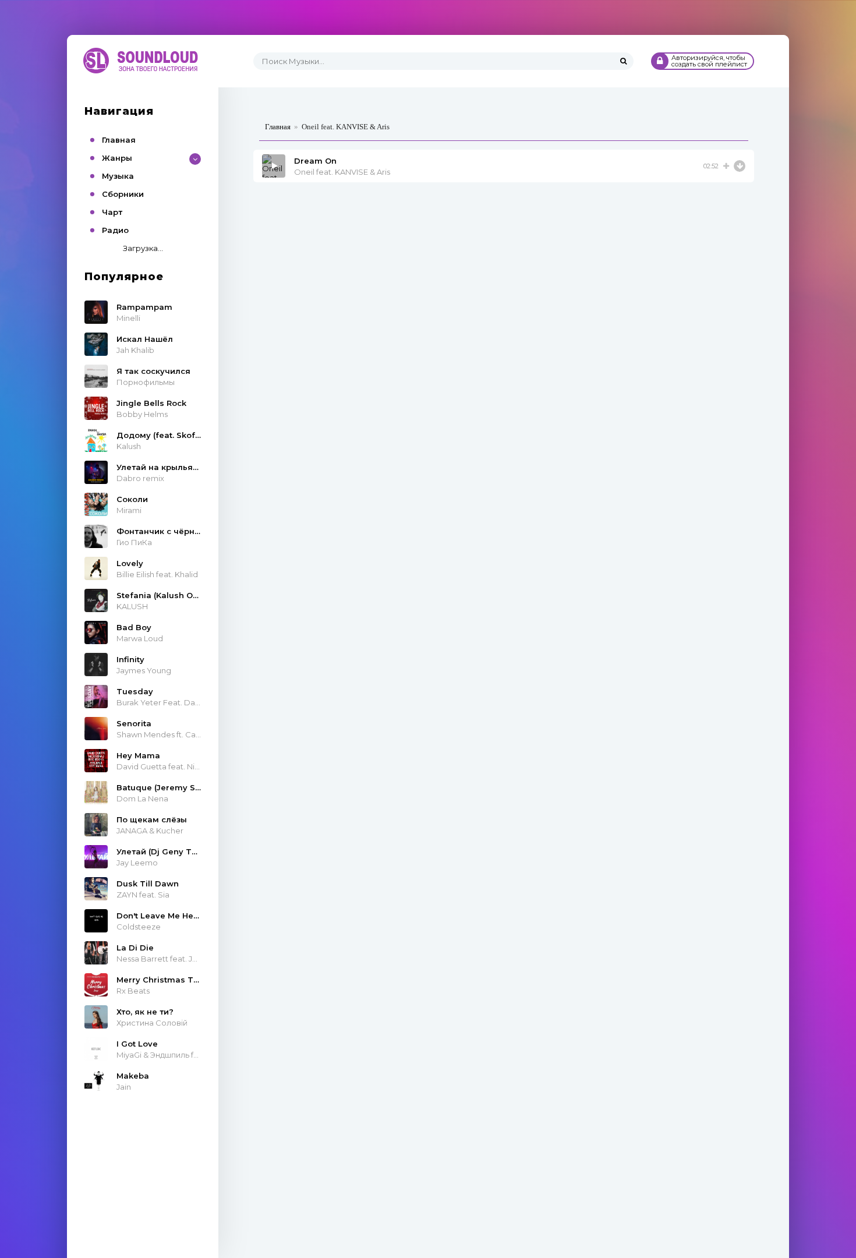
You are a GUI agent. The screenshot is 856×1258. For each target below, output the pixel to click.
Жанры (117, 157)
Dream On (315, 160)
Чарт (112, 212)
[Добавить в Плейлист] (726, 166)
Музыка (118, 176)
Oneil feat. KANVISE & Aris (342, 171)
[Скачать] (739, 166)
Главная (119, 139)
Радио (115, 230)
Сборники (123, 194)
